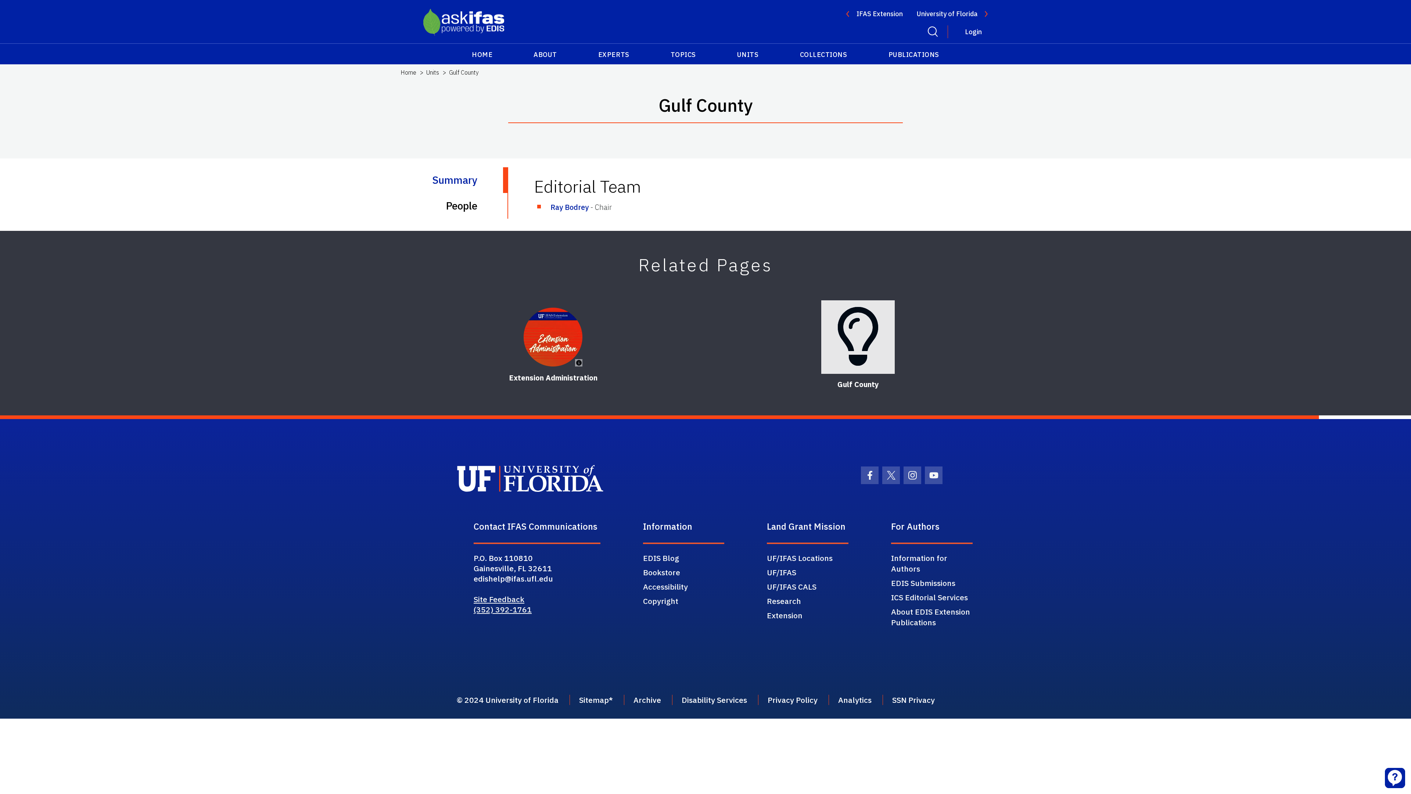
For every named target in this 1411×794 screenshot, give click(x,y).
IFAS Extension (880, 14)
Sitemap (594, 700)
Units (748, 54)
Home (482, 54)
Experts (613, 54)
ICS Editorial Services (929, 597)
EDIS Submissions (923, 583)
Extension (785, 615)
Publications (913, 54)
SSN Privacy (913, 700)
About (545, 54)
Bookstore (661, 572)
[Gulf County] (858, 337)
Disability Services (714, 700)
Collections (823, 54)
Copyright (660, 601)
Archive (647, 700)
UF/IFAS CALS (791, 587)
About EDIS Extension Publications (930, 617)
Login (973, 32)
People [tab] (461, 205)
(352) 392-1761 (503, 609)
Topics (683, 54)
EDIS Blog (661, 558)
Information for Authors (919, 563)
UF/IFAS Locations (800, 558)
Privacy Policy (793, 700)
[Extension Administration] (553, 337)
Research (784, 601)
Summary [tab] (454, 180)
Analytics (855, 700)
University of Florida (947, 14)
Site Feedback (499, 599)
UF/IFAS (781, 572)
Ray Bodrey (569, 207)
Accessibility (665, 587)
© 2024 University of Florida (508, 700)
